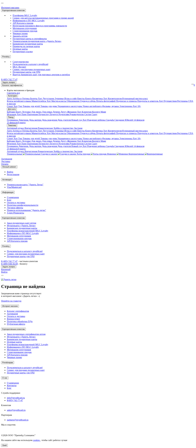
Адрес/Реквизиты (15, 213)
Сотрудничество (21, 61)
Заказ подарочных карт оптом (21, 223)
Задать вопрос (8, 82)
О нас (4, 378)
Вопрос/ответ (13, 319)
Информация (7, 192)
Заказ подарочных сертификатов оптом (26, 334)
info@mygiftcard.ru (16, 398)
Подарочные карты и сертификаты (30, 38)
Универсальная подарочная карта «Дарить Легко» (37, 41)
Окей (4, 445)
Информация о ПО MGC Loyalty (29, 20)
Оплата (4, 164)
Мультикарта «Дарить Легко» (21, 225)
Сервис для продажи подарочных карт (31, 69)
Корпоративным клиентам (13, 10)
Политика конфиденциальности (22, 205)
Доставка (5, 161)
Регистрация (13, 174)
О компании (13, 197)
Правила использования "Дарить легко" (26, 210)
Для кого (12, 109)
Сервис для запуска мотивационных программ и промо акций (43, 18)
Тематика (12, 125)
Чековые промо (20, 33)
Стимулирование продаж (25, 31)
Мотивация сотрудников (25, 28)
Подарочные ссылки (23, 51)
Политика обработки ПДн (20, 321)
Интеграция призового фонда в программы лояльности (40, 25)
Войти (10, 172)
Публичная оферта (16, 324)
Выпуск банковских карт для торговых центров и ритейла (41, 74)
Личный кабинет (9, 167)
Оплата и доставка (16, 202)
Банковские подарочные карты (28, 44)
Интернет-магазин (10, 7)
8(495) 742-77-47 (15, 400)
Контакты (12, 385)
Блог (9, 200)
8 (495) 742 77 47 (9, 79)
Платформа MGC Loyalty (25, 15)
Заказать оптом (20, 36)
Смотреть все (13, 93)
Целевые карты (20, 49)
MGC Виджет (19, 67)
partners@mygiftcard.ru (17, 420)
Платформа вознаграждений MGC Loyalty (27, 231)
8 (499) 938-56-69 (9, 264)
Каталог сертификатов (12, 85)
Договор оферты (15, 207)
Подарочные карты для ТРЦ (26, 72)
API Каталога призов (23, 23)
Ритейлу (6, 57)
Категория (12, 96)
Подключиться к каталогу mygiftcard (30, 64)
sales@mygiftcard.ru (16, 410)
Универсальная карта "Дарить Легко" (25, 184)
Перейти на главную (11, 301)
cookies (36, 440)
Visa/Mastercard (14, 187)
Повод (10, 117)
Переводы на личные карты (26, 46)
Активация (6, 159)
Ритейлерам (7, 362)
